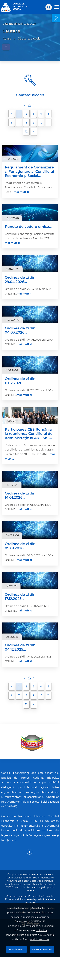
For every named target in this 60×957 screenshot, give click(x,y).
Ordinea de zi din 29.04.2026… (20, 279)
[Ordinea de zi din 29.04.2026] (30, 263)
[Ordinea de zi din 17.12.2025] (30, 580)
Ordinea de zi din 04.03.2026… (20, 330)
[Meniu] (56, 7)
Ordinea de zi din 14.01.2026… (20, 495)
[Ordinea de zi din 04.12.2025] (30, 631)
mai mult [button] (20, 192)
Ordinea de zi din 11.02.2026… (20, 381)
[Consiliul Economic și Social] (6, 6)
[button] (56, 18)
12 (26, 131)
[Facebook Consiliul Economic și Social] (29, 852)
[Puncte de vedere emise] (30, 212)
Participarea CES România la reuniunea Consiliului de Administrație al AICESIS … (28, 433)
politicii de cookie (39, 939)
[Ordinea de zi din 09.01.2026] (30, 530)
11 (48, 122)
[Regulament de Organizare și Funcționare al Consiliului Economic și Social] (30, 153)
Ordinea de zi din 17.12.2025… (20, 597)
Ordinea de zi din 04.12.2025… (20, 647)
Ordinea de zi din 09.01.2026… (20, 546)
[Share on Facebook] (6, 47)
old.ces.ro (30, 902)
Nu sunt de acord (42, 949)
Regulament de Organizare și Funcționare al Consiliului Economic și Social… (29, 171)
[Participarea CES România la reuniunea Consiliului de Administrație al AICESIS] (30, 415)
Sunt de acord (16, 949)
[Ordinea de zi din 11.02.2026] (30, 365)
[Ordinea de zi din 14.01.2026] (30, 479)
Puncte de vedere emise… (28, 227)
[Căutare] (48, 7)
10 (41, 122)
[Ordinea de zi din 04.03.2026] (30, 314)
